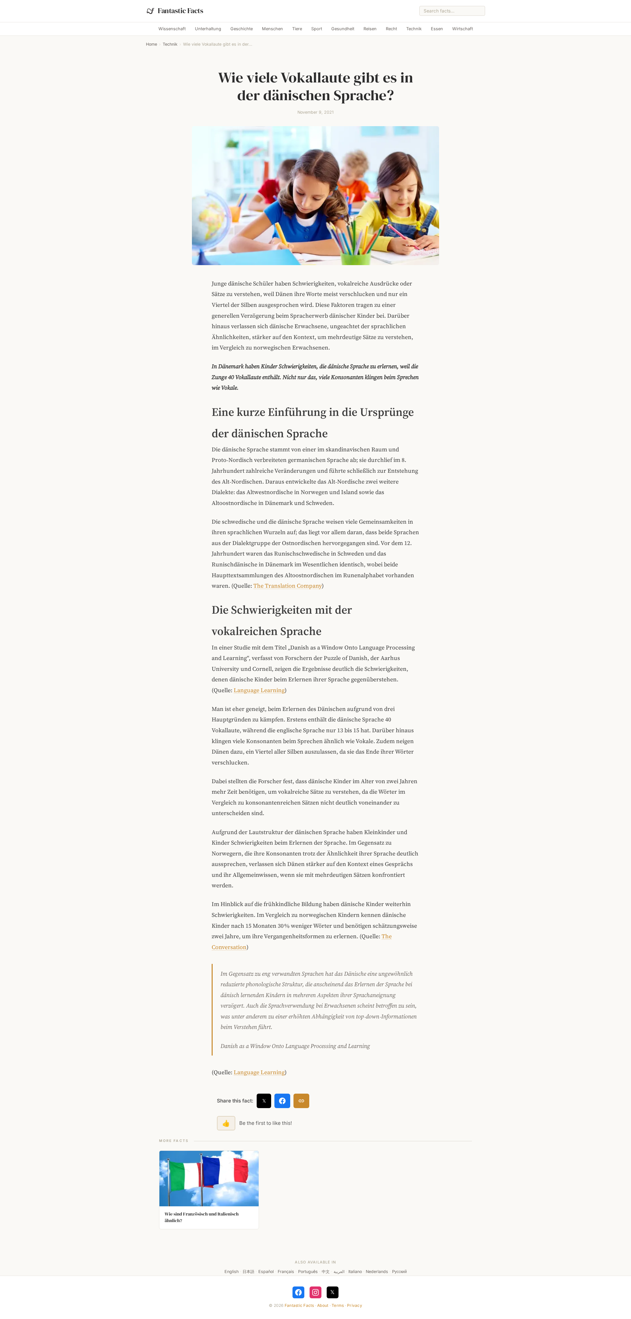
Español (266, 1271)
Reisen (370, 28)
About (322, 1305)
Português (308, 1271)
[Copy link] (301, 1101)
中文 (326, 1271)
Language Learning (259, 690)
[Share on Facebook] (282, 1101)
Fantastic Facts (299, 1305)
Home (151, 44)
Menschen (272, 28)
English (231, 1271)
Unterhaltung (208, 28)
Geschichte (241, 28)
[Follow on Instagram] (315, 1292)
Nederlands (377, 1271)
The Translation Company (287, 586)
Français (286, 1271)
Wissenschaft (172, 28)
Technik (414, 28)
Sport (316, 28)
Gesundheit (342, 28)
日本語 (248, 1271)
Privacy (354, 1305)
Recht (391, 28)
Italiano (355, 1271)
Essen (437, 28)
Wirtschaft (462, 28)
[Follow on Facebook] (298, 1292)
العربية (339, 1271)
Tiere (297, 28)
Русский (399, 1271)
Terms (338, 1305)
